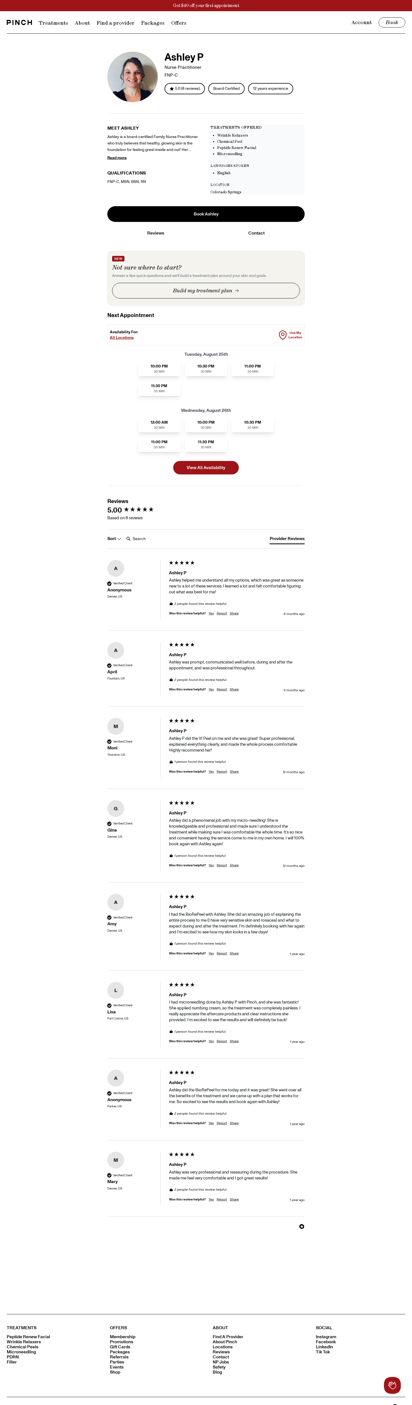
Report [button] (222, 613)
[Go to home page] (19, 22)
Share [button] (234, 613)
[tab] (287, 540)
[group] (136, 510)
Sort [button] (112, 538)
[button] (206, 214)
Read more (117, 157)
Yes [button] (211, 613)
